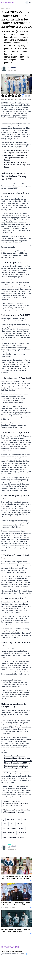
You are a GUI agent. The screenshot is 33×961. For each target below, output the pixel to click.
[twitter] (6, 95)
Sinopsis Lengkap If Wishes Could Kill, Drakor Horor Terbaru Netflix (16, 930)
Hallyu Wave (20, 824)
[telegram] (12, 95)
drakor (11, 786)
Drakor (25, 819)
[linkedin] (19, 95)
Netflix (10, 268)
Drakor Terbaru (22, 833)
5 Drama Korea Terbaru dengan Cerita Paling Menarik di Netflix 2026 (15, 904)
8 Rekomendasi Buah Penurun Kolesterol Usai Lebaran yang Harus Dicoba (17, 165)
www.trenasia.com (9, 803)
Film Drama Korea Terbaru (16, 837)
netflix (4, 824)
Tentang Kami (5, 951)
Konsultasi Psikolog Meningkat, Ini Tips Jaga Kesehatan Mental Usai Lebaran (17, 158)
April (19, 819)
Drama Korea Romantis (9, 828)
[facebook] (2, 95)
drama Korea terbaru (8, 833)
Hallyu (11, 824)
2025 (4, 837)
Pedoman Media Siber (16, 951)
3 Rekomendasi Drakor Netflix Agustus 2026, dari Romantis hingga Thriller (16, 877)
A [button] (29, 96)
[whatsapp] (9, 95)
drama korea (10, 819)
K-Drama (21, 828)
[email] (16, 95)
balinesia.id (26, 810)
